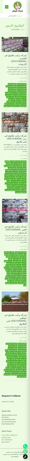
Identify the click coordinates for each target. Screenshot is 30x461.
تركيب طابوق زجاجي (10, 179)
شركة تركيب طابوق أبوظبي (12, 372)
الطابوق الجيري (12, 88)
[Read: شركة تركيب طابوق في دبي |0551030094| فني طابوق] (15, 122)
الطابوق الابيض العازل (20, 86)
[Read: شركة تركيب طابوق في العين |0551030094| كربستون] (15, 211)
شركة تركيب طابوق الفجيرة (16, 103)
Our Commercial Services (9, 421)
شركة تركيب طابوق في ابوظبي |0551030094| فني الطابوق (15, 319)
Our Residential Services (8, 419)
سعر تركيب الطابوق (16, 274)
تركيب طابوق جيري (21, 99)
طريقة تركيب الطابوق (15, 279)
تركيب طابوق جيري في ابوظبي (14, 361)
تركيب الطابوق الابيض (20, 263)
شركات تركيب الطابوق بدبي (19, 185)
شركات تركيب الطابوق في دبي (16, 187)
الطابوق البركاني (22, 88)
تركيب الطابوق (13, 93)
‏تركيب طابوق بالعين (17, 268)
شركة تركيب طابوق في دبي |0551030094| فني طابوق (15, 138)
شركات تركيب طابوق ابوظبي (15, 369)
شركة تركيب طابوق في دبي (12, 190)
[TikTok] (25, 456)
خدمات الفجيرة (22, 81)
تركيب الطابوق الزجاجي (12, 95)
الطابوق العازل (22, 93)
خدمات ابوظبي (22, 340)
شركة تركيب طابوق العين (16, 275)
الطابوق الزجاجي (22, 90)
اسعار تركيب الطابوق (20, 252)
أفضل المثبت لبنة (21, 84)
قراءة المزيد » (22, 78)
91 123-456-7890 (10, 435)
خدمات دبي (23, 158)
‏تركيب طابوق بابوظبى (20, 359)
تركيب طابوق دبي (21, 179)
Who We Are (5, 417)
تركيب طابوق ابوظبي (12, 357)
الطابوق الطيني (12, 90)
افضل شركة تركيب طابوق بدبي (18, 161)
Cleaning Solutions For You (9, 415)
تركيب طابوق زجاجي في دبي (18, 181)
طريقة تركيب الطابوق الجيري (15, 280)
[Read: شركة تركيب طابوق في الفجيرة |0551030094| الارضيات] (15, 44)
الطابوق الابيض (12, 84)
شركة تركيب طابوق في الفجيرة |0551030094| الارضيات (15, 60)
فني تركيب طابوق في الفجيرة (11, 106)
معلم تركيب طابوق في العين (15, 284)
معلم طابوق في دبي (21, 192)
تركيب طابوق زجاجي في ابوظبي (16, 364)
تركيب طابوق (10, 97)
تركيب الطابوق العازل (20, 97)
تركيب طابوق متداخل (16, 101)
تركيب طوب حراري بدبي (11, 183)
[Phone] (25, 446)
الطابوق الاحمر (10, 86)
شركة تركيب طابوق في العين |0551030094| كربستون (15, 229)
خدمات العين (23, 249)
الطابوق (20, 254)
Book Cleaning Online (8, 424)
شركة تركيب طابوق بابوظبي (19, 374)
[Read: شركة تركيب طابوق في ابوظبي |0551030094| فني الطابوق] (15, 301)
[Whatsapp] (25, 451)
